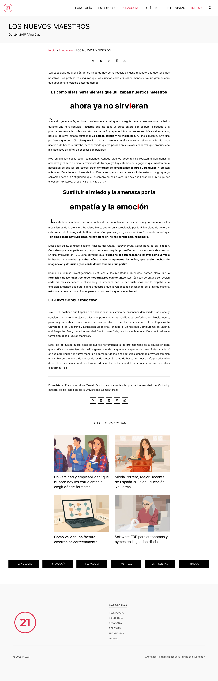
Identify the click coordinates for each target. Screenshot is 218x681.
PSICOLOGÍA (106, 8)
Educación (66, 50)
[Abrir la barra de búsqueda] (210, 8)
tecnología (116, 612)
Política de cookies (169, 656)
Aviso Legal (151, 656)
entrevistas (116, 633)
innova (113, 638)
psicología (116, 618)
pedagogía (115, 623)
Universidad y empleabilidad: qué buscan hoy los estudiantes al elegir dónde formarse (81, 482)
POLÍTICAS (151, 8)
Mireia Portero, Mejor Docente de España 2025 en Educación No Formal (140, 482)
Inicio (52, 50)
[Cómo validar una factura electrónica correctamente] (81, 529)
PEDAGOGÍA (130, 8)
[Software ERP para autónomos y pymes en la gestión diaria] (142, 529)
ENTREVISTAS (175, 8)
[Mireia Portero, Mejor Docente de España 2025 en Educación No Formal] (142, 469)
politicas (115, 628)
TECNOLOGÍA (82, 8)
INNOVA (196, 8)
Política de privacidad (192, 656)
